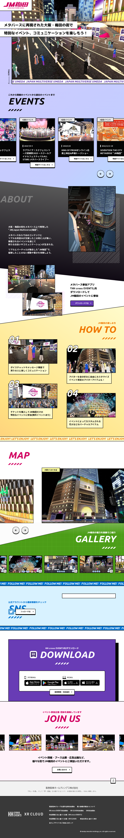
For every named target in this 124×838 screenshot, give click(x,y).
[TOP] (113, 780)
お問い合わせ (62, 769)
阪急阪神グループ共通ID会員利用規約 (62, 806)
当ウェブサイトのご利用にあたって (61, 823)
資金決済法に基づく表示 (88, 819)
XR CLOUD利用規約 (77, 811)
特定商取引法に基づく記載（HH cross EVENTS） (66, 815)
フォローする (26, 612)
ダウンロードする (81, 303)
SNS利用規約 (90, 811)
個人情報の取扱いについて (86, 806)
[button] (100, 174)
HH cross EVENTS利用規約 (58, 811)
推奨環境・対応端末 (61, 692)
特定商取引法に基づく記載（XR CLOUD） (63, 819)
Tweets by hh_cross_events (80, 596)
